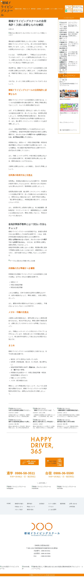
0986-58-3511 (45, 551)
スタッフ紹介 (19, 509)
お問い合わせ (73, 503)
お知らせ (41, 412)
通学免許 (33, 8)
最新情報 (62, 503)
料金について (26, 8)
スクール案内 (53, 8)
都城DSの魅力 (18, 8)
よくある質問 (45, 8)
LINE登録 (72, 506)
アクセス (60, 8)
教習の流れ (30, 509)
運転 (44, 412)
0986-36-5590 (45, 553)
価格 (15, 424)
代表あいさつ (19, 506)
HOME (9, 503)
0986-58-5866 (45, 556)
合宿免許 (39, 8)
